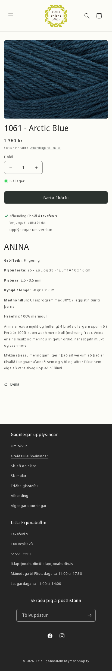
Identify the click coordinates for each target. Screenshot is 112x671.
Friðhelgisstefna (25, 485)
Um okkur (19, 445)
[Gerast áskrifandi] (89, 615)
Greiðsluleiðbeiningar (29, 456)
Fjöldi (8, 156)
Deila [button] (15, 384)
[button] (11, 16)
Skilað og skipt (23, 465)
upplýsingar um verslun (31, 229)
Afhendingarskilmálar (45, 148)
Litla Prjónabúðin (49, 661)
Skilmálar (18, 475)
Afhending (19, 495)
